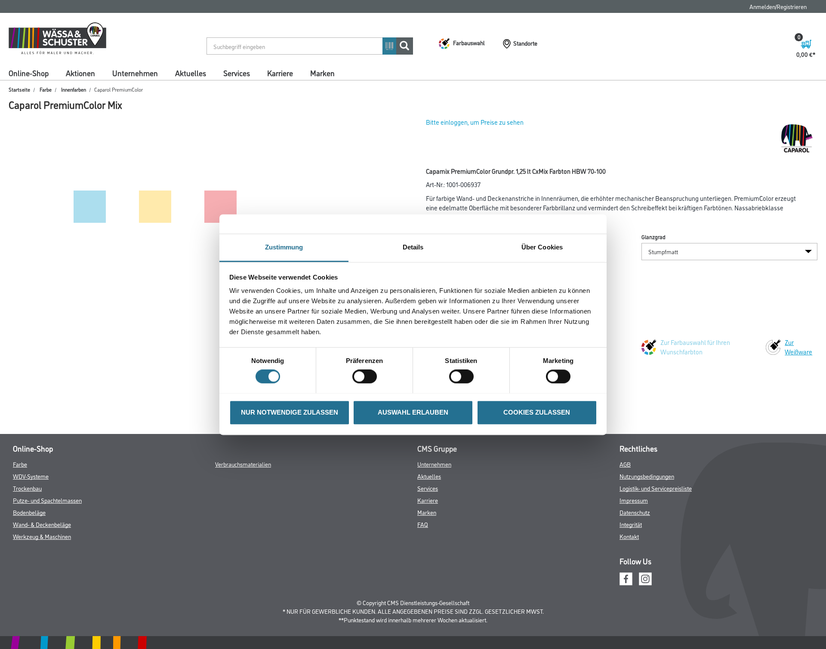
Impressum (634, 500)
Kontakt (629, 536)
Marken (322, 73)
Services (236, 73)
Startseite (19, 89)
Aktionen (80, 73)
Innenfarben (73, 89)
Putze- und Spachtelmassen (47, 500)
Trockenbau (27, 488)
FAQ (422, 524)
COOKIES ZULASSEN (536, 412)
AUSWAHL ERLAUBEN (413, 412)
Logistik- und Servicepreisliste (656, 488)
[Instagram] (645, 577)
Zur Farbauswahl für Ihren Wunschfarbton (695, 347)
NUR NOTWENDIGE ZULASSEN (289, 412)
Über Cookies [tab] (542, 247)
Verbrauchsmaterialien (243, 464)
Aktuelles (190, 73)
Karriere (280, 73)
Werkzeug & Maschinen (42, 536)
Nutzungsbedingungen (647, 476)
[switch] (367, 376)
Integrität (631, 524)
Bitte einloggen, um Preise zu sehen (475, 121)
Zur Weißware (798, 347)
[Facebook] (626, 577)
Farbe (46, 89)
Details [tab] (413, 247)
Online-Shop (29, 73)
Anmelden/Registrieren (778, 6)
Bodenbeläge (29, 512)
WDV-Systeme (31, 476)
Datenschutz (635, 512)
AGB (625, 464)
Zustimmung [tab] (284, 247)
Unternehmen (135, 73)
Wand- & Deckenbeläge (42, 524)
